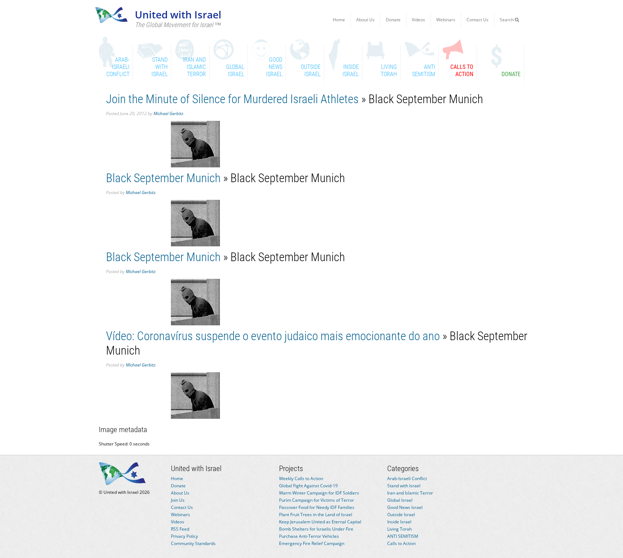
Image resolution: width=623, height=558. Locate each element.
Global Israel (399, 500)
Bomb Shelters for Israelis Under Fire (316, 529)
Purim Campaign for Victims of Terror (316, 500)
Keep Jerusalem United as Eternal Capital (320, 522)
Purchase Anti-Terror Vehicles (309, 536)
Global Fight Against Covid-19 (308, 486)
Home (339, 20)
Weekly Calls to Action (301, 478)
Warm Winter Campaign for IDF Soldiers (319, 493)
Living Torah (399, 529)
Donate (393, 20)
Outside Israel (401, 514)
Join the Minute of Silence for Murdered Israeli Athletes (232, 99)
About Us (365, 20)
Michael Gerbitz (168, 113)
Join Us (178, 500)
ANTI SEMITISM (402, 536)
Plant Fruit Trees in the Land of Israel (315, 514)
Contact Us (478, 20)
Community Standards (193, 543)
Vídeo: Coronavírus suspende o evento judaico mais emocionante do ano (273, 336)
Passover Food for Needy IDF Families (316, 507)
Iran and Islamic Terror (410, 493)
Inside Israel (399, 522)
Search (507, 20)
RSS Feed (180, 529)
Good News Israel (405, 507)
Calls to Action (401, 543)
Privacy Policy (184, 536)
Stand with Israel (403, 486)
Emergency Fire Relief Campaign (311, 543)
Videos (418, 20)
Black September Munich (163, 178)
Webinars (445, 20)
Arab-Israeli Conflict (407, 478)
